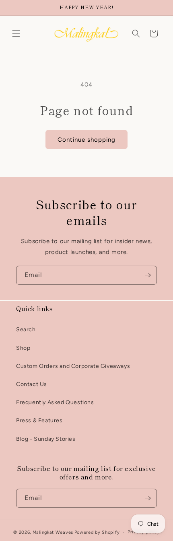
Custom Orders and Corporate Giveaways (73, 366)
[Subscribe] (148, 275)
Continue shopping (86, 139)
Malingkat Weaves (53, 532)
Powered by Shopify (97, 532)
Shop (23, 348)
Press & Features (39, 420)
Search (26, 329)
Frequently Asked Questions (55, 402)
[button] (16, 33)
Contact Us (31, 384)
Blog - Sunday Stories (46, 439)
